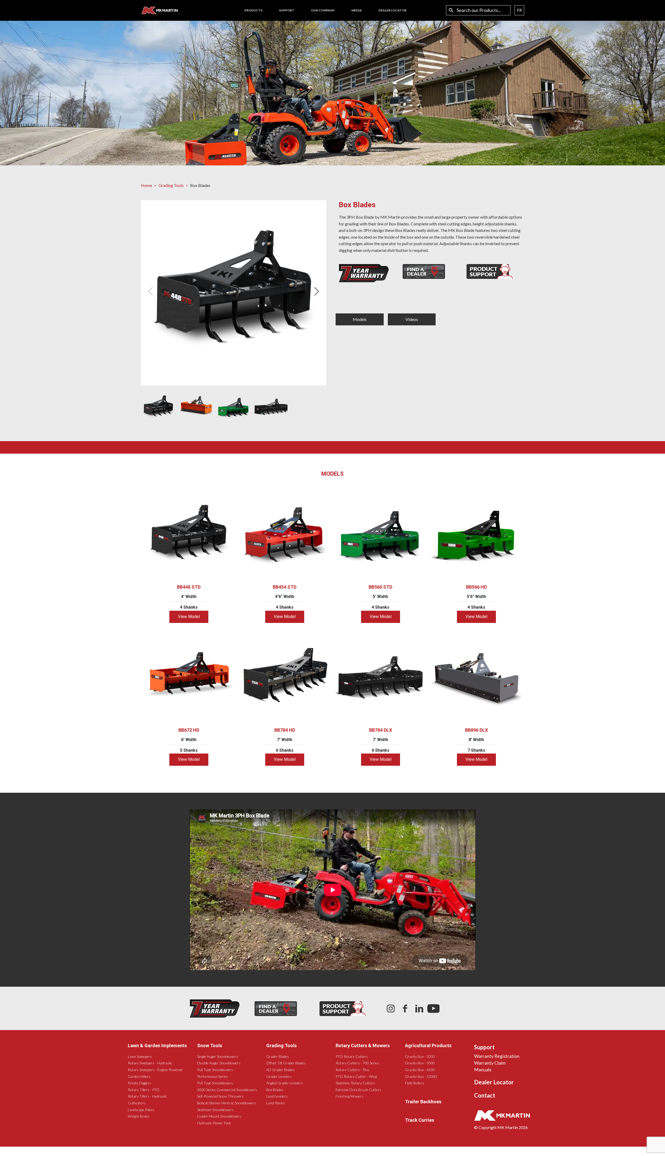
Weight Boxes (138, 1116)
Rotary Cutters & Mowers (363, 1045)
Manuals (482, 1069)
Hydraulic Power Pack (214, 1123)
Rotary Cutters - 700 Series (357, 1063)
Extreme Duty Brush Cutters (358, 1089)
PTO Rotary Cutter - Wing (356, 1076)
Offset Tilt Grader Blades (286, 1063)
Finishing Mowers (349, 1096)
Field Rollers (414, 1083)
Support (484, 1047)
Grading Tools (171, 185)
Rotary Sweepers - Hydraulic (150, 1063)
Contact (484, 1095)
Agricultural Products (428, 1045)
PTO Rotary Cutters (352, 1056)
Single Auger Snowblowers (217, 1056)
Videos (411, 319)
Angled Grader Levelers (284, 1083)
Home (146, 185)
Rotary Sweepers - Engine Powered (155, 1069)
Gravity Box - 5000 (420, 1063)
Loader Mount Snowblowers (219, 1116)
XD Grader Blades (280, 1069)
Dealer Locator (494, 1082)
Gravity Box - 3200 (420, 1056)
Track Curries (419, 1120)
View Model (189, 616)
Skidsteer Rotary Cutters (355, 1083)
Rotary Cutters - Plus (352, 1069)
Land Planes (275, 1103)
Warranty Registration (497, 1056)
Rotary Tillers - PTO (143, 1089)
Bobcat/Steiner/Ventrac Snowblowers (226, 1103)
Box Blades (274, 1089)
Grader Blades (277, 1056)
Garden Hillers (139, 1076)
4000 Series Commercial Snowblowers (227, 1089)
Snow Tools (209, 1045)
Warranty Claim (490, 1063)
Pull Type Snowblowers (215, 1083)
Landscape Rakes (141, 1109)
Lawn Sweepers (140, 1056)
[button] (318, 291)
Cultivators (137, 1103)
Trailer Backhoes (423, 1101)
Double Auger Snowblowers (219, 1063)
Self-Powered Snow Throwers (220, 1096)
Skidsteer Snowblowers (215, 1109)
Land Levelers (277, 1096)
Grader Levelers (279, 1076)
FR (519, 10)
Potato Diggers (139, 1083)
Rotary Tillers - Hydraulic (147, 1096)
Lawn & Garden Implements (157, 1045)
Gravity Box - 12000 (421, 1076)
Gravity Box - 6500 (420, 1069)
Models (360, 319)
